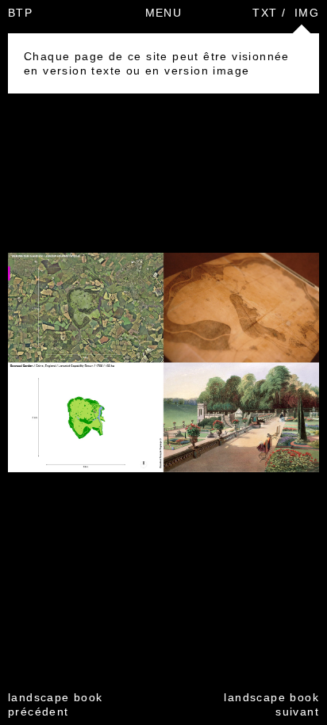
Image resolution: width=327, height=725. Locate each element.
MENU (164, 12)
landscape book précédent (55, 704)
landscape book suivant (271, 704)
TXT (264, 12)
